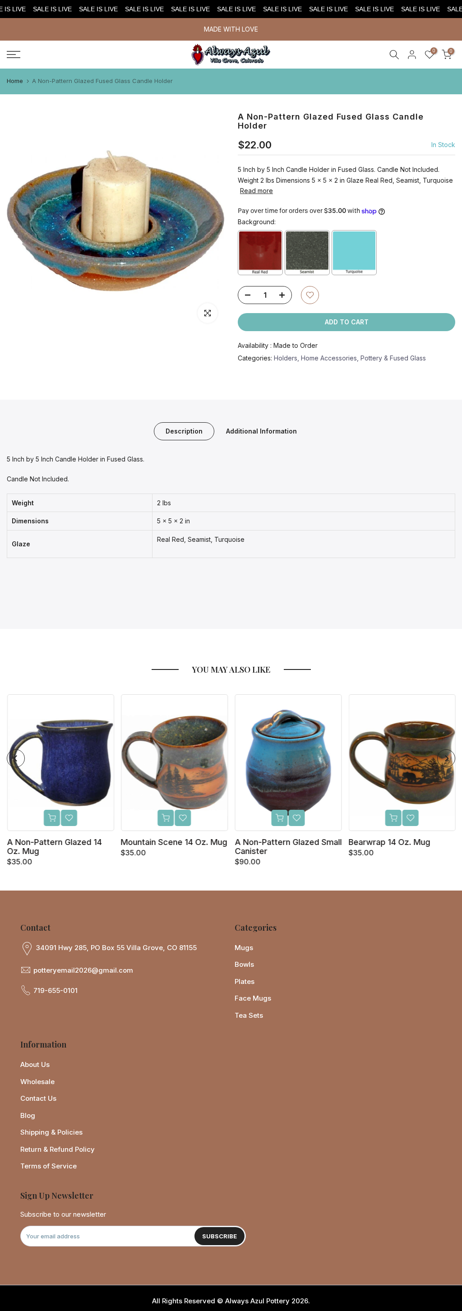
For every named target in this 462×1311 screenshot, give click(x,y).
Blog (27, 1115)
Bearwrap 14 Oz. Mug (389, 842)
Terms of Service (48, 1166)
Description (184, 431)
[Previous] (16, 758)
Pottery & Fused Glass (393, 358)
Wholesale (37, 1081)
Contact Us (38, 1098)
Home (15, 80)
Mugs (244, 947)
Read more (256, 190)
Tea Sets (249, 1015)
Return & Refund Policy (57, 1149)
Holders (285, 358)
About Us (35, 1064)
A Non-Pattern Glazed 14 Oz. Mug (54, 846)
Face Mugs (253, 998)
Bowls (244, 964)
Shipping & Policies (51, 1132)
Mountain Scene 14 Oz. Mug (173, 842)
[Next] (446, 758)
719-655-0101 (55, 990)
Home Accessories (329, 358)
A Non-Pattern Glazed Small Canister (288, 846)
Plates (244, 981)
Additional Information (261, 431)
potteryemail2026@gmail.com (83, 970)
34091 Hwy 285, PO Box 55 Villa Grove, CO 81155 (116, 947)
